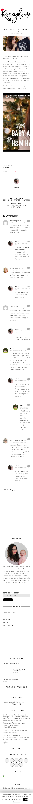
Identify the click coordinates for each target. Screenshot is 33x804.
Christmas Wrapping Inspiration (16, 206)
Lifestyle (6, 167)
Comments (7, 165)
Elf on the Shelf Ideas (11, 679)
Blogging (5, 665)
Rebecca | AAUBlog (16, 221)
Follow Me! (16, 704)
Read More (16, 802)
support (5, 743)
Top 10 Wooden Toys (11, 663)
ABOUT (5, 622)
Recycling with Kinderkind (19, 670)
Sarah (16, 187)
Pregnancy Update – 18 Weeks (16, 200)
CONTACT (6, 619)
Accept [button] (27, 799)
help (15, 732)
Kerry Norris (14, 306)
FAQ (21, 739)
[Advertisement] (16, 642)
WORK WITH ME (8, 626)
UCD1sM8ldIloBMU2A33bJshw (13, 737)
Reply (28, 220)
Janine (12, 348)
